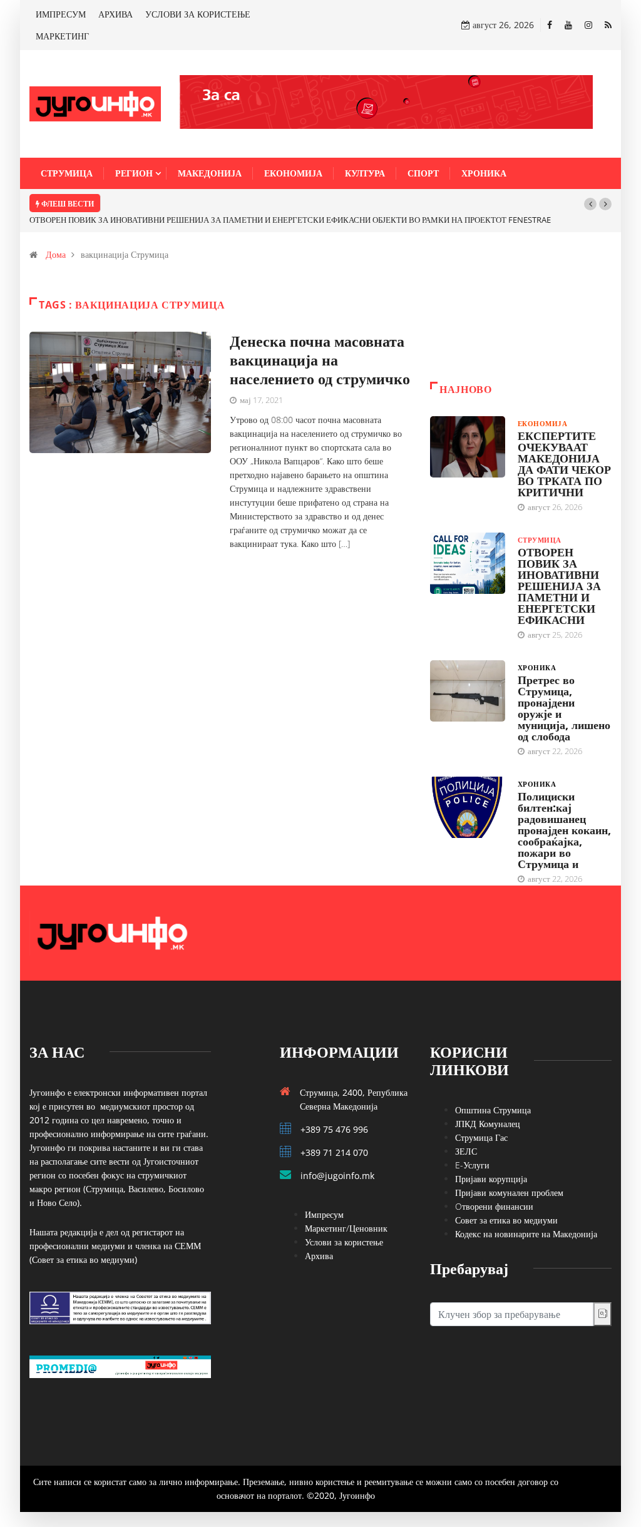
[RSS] (608, 25)
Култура (365, 173)
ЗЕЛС (466, 1151)
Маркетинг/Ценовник (346, 1228)
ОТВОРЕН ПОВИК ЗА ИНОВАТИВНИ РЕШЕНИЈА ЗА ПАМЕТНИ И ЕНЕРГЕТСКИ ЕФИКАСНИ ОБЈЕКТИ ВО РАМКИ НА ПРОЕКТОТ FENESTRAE (290, 219)
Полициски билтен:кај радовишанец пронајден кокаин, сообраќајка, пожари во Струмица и (564, 830)
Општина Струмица (493, 1110)
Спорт (423, 173)
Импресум (324, 1214)
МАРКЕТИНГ (62, 36)
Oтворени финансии (494, 1206)
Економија (293, 173)
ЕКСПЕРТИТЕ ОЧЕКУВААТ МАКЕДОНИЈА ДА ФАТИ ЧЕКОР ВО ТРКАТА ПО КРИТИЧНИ (564, 463)
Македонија (210, 173)
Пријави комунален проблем (509, 1192)
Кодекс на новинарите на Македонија (526, 1234)
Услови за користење (344, 1242)
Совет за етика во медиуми (506, 1220)
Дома (56, 254)
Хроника (483, 173)
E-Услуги (472, 1165)
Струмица (67, 173)
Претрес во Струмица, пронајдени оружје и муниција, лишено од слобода (564, 707)
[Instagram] (588, 25)
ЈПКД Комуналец (487, 1124)
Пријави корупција (491, 1179)
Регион (134, 173)
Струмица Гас (481, 1137)
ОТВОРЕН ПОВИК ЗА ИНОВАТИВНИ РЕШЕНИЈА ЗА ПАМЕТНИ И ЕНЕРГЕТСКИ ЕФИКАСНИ (559, 585)
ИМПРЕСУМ (61, 14)
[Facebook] (549, 25)
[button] (590, 204)
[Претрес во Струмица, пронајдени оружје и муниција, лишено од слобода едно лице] (467, 691)
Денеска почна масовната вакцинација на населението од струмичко (320, 359)
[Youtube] (568, 25)
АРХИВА (115, 14)
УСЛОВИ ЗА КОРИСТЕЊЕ (197, 14)
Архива (319, 1256)
